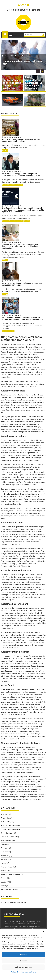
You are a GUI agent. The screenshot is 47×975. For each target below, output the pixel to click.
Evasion (4, 844)
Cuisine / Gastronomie (9, 829)
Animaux (5, 294)
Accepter (23, 955)
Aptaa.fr (23, 5)
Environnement (6, 841)
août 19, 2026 (7, 171)
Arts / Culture (6, 818)
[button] (43, 931)
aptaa (19, 56)
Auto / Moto (5, 822)
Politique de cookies (17, 972)
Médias (3, 871)
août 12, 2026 (7, 315)
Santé (3, 878)
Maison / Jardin (6, 867)
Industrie (5, 150)
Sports (3, 886)
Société (26, 221)
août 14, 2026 (7, 242)
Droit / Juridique (7, 833)
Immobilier (5, 856)
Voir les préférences (23, 967)
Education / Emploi (8, 331)
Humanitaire (5, 852)
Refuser (23, 961)
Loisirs (3, 863)
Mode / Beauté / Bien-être (10, 874)
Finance (4, 259)
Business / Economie (8, 185)
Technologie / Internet (9, 889)
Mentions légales (30, 972)
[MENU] (10, 34)
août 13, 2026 (7, 281)
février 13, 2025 (9, 56)
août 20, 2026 (7, 137)
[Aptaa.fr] (5, 34)
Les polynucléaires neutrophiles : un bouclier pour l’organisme (33, 83)
